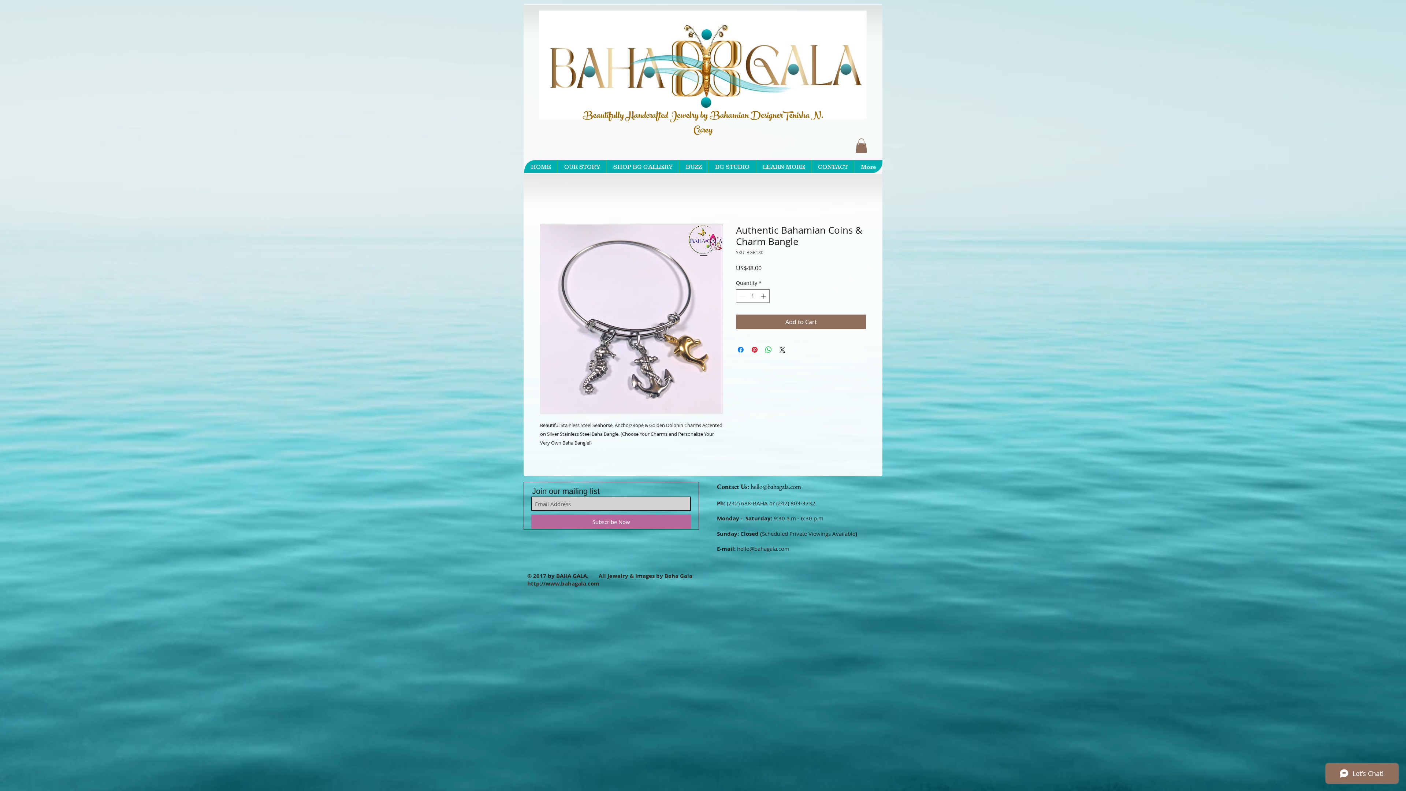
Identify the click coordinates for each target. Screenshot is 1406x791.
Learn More (770, 288)
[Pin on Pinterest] (754, 370)
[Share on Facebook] (740, 370)
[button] (861, 145)
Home (548, 199)
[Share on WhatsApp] (768, 370)
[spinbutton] (752, 316)
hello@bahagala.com (776, 488)
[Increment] (764, 316)
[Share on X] (782, 370)
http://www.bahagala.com (563, 585)
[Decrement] (741, 316)
